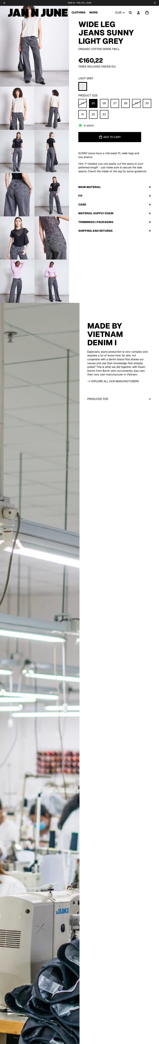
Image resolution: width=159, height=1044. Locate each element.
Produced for (97, 399)
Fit (80, 196)
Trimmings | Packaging (95, 222)
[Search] (130, 12)
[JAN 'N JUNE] (38, 12)
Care (82, 204)
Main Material (89, 187)
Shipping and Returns (95, 231)
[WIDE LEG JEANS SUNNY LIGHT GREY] (82, 86)
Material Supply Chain (95, 213)
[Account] (138, 12)
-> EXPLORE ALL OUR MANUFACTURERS (113, 381)
